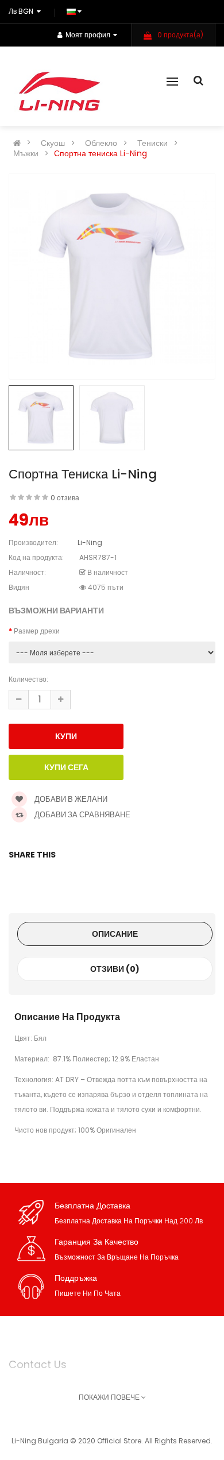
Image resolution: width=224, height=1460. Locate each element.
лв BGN (23, 11)
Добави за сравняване (81, 814)
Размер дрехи (37, 631)
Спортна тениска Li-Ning (100, 153)
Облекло (101, 143)
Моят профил (87, 35)
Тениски (152, 143)
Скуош (53, 143)
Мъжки (25, 153)
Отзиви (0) (115, 969)
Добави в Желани (70, 799)
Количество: (28, 679)
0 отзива (65, 498)
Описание (115, 934)
